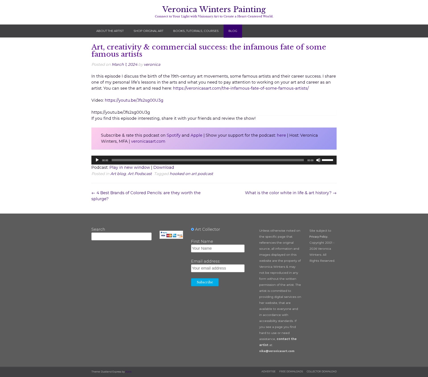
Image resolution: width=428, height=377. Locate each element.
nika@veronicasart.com (276, 351)
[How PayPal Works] (171, 237)
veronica (152, 64)
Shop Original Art (148, 31)
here (281, 135)
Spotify (174, 135)
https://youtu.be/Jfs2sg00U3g (134, 100)
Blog (232, 31)
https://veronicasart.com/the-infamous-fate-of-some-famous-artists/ (241, 88)
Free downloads (291, 371)
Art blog (118, 173)
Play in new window (129, 167)
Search (98, 229)
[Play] (97, 160)
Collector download (322, 371)
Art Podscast (140, 173)
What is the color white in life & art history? (291, 192)
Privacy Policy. (318, 236)
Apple (196, 135)
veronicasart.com (148, 141)
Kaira (129, 371)
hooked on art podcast (191, 173)
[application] (214, 160)
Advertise (268, 371)
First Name (202, 241)
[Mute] (318, 160)
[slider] (328, 160)
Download (163, 167)
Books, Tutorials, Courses (196, 31)
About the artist (110, 31)
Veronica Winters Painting (214, 9)
